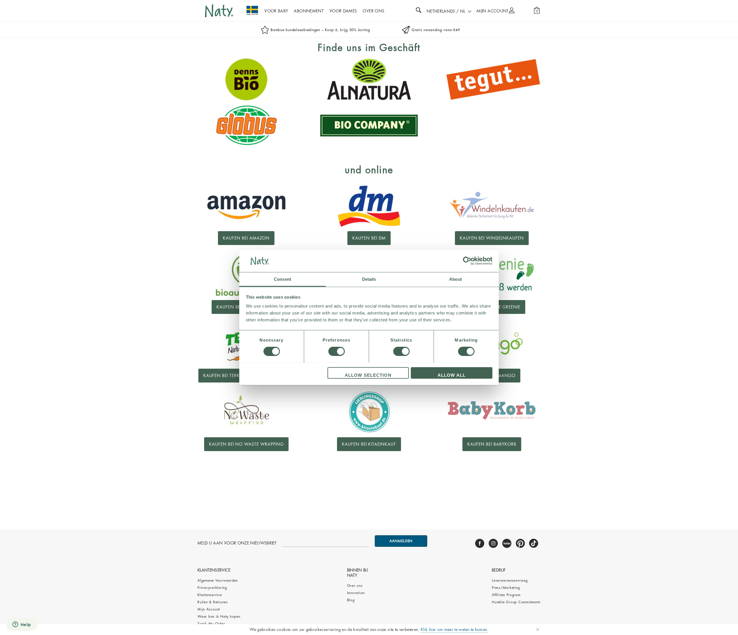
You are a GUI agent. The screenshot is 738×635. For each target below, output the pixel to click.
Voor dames (343, 11)
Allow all (452, 374)
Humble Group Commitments (516, 602)
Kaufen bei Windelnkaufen (492, 238)
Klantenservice (209, 595)
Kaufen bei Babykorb (491, 444)
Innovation (356, 593)
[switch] (336, 351)
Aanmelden (401, 541)
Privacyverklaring (212, 587)
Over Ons (373, 11)
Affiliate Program (506, 595)
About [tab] (455, 278)
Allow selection (368, 374)
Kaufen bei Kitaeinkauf (369, 444)
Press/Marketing (506, 587)
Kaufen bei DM (368, 238)
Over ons (355, 585)
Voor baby (276, 11)
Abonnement (309, 11)
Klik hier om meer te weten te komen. (454, 630)
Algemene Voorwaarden (217, 580)
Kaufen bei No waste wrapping (246, 444)
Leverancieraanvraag (510, 580)
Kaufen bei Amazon (246, 238)
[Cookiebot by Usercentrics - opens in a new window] (467, 261)
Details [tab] (369, 278)
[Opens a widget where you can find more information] (21, 625)
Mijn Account (208, 609)
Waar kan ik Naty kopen (218, 616)
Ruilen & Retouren (212, 602)
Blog (351, 600)
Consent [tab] (282, 278)
